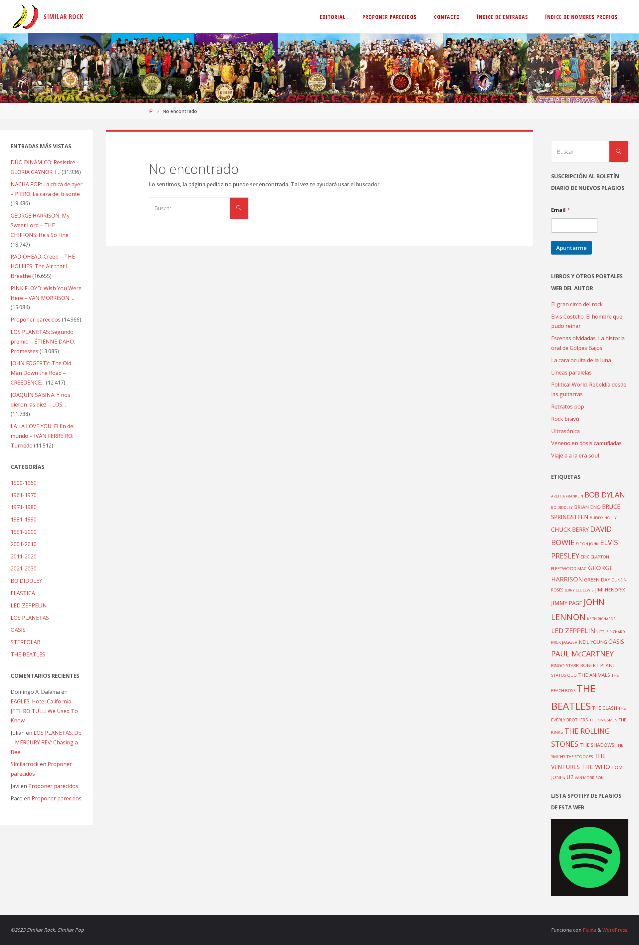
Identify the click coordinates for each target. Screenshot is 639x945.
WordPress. (615, 930)
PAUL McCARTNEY (582, 653)
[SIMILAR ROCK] (25, 16)
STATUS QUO (564, 675)
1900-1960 (24, 482)
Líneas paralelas (571, 372)
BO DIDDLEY (26, 580)
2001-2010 (24, 544)
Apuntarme (571, 248)
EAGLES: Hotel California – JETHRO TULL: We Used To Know (44, 711)
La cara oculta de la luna (581, 360)
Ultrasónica (565, 431)
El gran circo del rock (577, 304)
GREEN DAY (597, 579)
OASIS (18, 629)
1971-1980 (24, 507)
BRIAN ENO (587, 506)
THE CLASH (604, 708)
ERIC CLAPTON (595, 557)
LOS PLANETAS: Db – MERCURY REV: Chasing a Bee (46, 742)
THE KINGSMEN (603, 719)
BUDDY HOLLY (603, 517)
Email (560, 210)
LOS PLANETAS (30, 617)
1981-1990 (24, 519)
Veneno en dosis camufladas (586, 443)
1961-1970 (24, 495)
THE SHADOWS (597, 745)
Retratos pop (567, 406)
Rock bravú (565, 419)
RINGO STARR (565, 665)
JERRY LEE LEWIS (579, 589)
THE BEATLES (28, 654)
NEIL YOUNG (593, 642)
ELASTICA (23, 593)
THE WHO (595, 766)
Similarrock (25, 764)
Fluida (588, 930)
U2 (569, 777)
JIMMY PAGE (566, 603)
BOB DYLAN (604, 494)
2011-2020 (24, 556)
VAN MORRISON (589, 777)
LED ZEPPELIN (29, 605)
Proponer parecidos (53, 786)
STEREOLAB (26, 642)
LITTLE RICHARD (611, 631)
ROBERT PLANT (597, 665)
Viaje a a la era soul (575, 455)
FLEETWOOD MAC (569, 568)
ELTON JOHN (587, 543)
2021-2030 (24, 568)
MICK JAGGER (564, 642)
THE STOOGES (579, 756)
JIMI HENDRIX (610, 589)
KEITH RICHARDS (601, 618)
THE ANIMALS (594, 674)
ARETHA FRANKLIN (567, 495)
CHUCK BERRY (570, 529)
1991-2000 (24, 531)
